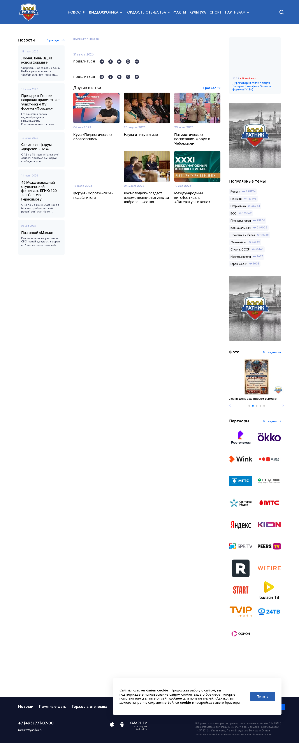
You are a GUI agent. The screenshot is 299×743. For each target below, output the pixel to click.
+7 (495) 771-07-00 (36, 723)
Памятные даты (53, 706)
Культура (198, 12)
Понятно (262, 696)
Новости (77, 12)
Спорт (215, 12)
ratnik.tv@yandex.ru (30, 730)
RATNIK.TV (79, 39)
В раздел (53, 40)
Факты (179, 12)
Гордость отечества (89, 706)
